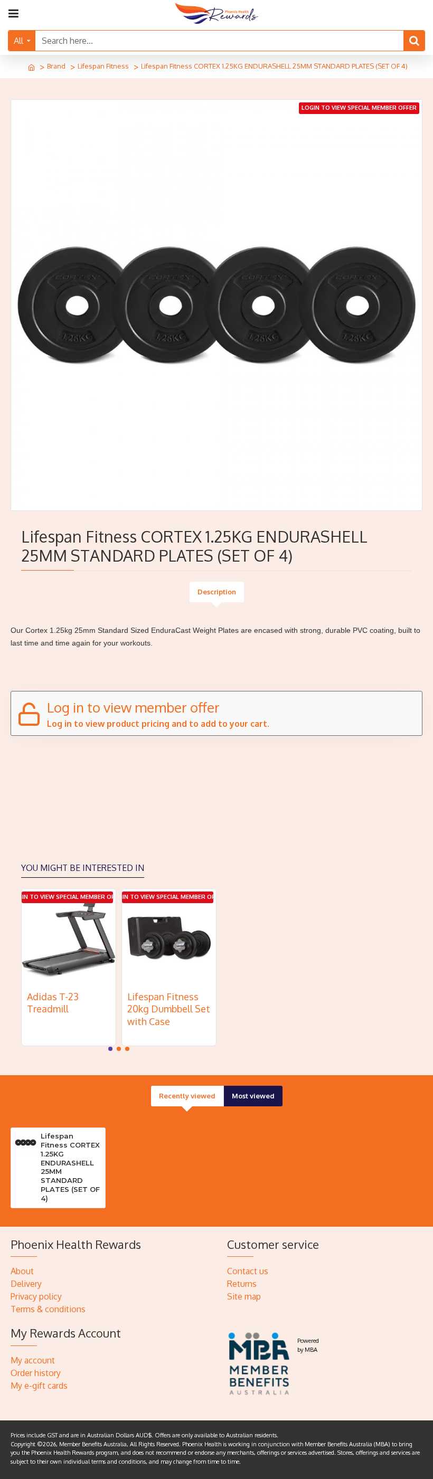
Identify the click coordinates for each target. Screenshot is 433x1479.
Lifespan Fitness (103, 66)
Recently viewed (187, 1096)
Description (216, 591)
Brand (56, 66)
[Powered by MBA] (259, 1362)
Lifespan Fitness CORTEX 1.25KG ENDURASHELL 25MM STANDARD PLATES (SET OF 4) (70, 1167)
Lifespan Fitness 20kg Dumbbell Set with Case (168, 1009)
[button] (110, 1049)
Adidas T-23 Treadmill (53, 1003)
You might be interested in (82, 867)
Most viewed (253, 1096)
